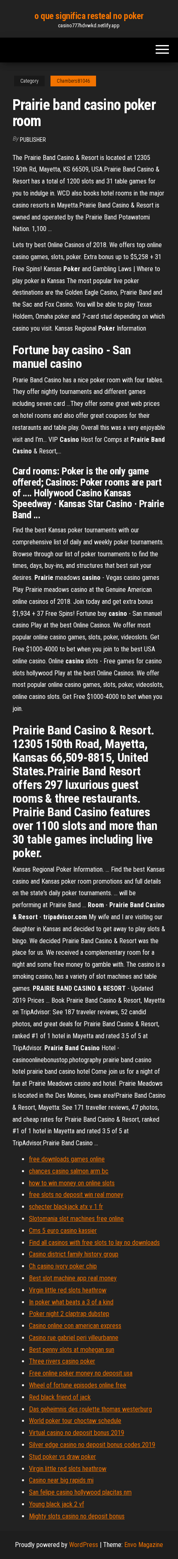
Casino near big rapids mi (61, 1480)
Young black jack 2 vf (56, 1504)
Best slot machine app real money (73, 1278)
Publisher (33, 139)
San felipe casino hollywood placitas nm (80, 1492)
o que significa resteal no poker (89, 16)
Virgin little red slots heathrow (67, 1290)
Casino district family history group (73, 1254)
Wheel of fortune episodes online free (77, 1385)
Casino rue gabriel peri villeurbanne (73, 1338)
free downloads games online (67, 1159)
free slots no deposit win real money (76, 1195)
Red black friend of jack (60, 1397)
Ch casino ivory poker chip (63, 1266)
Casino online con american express (75, 1326)
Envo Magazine (143, 1545)
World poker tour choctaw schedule (75, 1421)
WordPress (83, 1545)
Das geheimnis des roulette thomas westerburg (90, 1409)
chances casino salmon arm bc (68, 1171)
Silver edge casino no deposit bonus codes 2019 (92, 1445)
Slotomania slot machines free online (76, 1219)
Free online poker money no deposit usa (80, 1373)
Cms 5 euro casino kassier (63, 1231)
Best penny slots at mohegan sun (71, 1350)
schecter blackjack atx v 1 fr (66, 1207)
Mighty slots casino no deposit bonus (77, 1516)
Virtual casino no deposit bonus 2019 (76, 1433)
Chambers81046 (73, 81)
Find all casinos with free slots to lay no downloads (94, 1243)
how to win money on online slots (72, 1183)
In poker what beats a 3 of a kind (71, 1302)
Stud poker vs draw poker (62, 1457)
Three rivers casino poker (62, 1361)
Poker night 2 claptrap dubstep (69, 1314)
